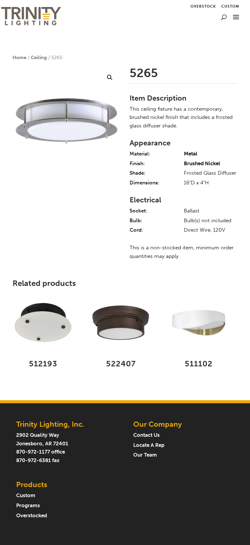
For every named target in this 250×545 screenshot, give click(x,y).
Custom (230, 7)
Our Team (145, 455)
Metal (190, 154)
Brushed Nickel (202, 163)
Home (19, 57)
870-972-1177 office (40, 452)
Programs (28, 505)
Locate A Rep (148, 445)
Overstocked (31, 515)
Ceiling (39, 57)
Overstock (203, 7)
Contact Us (146, 435)
